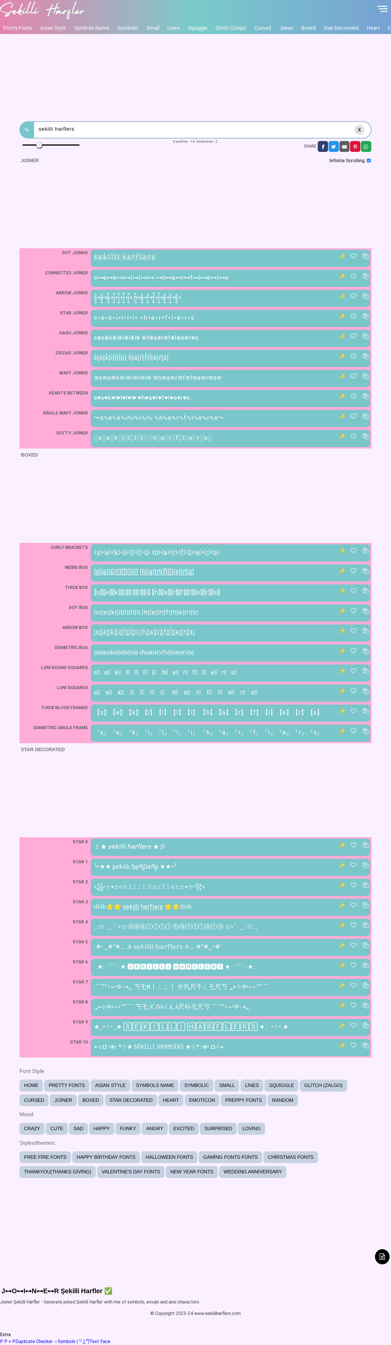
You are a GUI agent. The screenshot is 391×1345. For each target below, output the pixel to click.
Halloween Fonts (169, 1157)
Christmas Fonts (290, 1157)
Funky (128, 1128)
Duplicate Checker (26, 1341)
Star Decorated (341, 28)
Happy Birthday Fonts (106, 1157)
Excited (183, 1128)
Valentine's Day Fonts (131, 1172)
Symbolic (128, 28)
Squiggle (198, 28)
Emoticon (202, 1100)
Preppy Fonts (243, 1100)
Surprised (218, 1128)
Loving (251, 1128)
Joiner (286, 28)
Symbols (64, 1341)
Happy (102, 1128)
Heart (373, 28)
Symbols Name (91, 28)
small (153, 28)
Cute (56, 1128)
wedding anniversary (253, 1172)
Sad (78, 1128)
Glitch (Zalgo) (231, 28)
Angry (154, 1128)
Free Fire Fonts (45, 1157)
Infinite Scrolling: (347, 160)
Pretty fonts (17, 28)
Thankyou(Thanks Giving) (57, 1172)
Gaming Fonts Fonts (230, 1157)
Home (31, 1085)
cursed (262, 28)
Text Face (93, 1341)
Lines (173, 28)
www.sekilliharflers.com (217, 1313)
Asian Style (53, 28)
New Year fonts (191, 1172)
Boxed (308, 28)
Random (282, 1100)
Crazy (32, 1128)
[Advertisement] (195, 77)
